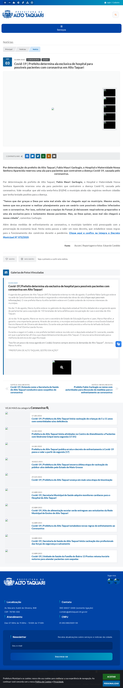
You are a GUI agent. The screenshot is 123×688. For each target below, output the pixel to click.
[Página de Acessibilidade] (32, 3)
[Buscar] (116, 15)
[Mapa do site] (27, 3)
